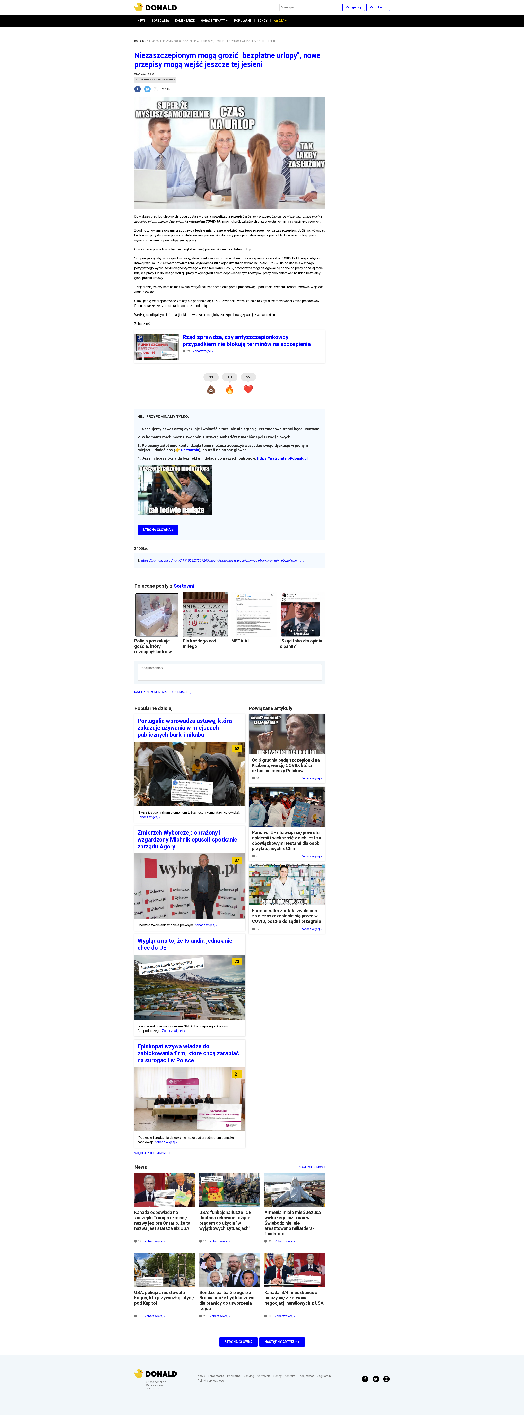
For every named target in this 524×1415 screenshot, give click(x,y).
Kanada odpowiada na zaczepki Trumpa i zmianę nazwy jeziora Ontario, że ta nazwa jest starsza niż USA (162, 1220)
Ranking (249, 1376)
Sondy (277, 1376)
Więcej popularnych (152, 1153)
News (201, 1376)
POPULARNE (242, 20)
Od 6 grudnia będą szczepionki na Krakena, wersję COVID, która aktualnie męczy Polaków (286, 765)
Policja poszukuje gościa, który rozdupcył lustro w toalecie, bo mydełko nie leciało (155, 651)
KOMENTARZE (185, 20)
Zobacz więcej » (203, 351)
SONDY (262, 20)
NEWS (142, 20)
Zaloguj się (353, 7)
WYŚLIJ (166, 89)
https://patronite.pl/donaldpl (282, 458)
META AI (240, 641)
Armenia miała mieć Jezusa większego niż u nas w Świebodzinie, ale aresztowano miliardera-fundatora (292, 1223)
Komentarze (216, 1376)
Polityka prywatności (211, 1380)
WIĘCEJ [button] (279, 20)
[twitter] (148, 89)
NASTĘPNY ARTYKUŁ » (282, 1342)
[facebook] (139, 89)
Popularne (234, 1376)
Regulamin (324, 1376)
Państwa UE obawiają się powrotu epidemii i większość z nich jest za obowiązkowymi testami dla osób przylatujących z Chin (286, 840)
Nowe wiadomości (312, 1167)
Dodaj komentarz (151, 668)
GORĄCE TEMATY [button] (213, 20)
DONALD (139, 41)
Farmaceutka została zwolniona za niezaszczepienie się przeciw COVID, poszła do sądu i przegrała (286, 916)
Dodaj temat (306, 1376)
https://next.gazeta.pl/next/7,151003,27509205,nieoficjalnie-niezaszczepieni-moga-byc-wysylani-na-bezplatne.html (221, 560)
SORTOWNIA (160, 20)
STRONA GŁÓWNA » (158, 530)
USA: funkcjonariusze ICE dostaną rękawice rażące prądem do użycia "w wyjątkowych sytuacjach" (225, 1220)
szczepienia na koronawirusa (155, 79)
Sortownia (190, 450)
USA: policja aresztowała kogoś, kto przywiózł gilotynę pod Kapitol (164, 1298)
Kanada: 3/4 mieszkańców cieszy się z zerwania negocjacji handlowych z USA (294, 1298)
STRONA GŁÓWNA (239, 1342)
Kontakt (290, 1376)
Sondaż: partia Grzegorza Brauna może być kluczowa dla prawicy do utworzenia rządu (226, 1300)
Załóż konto (378, 7)
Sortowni (184, 586)
